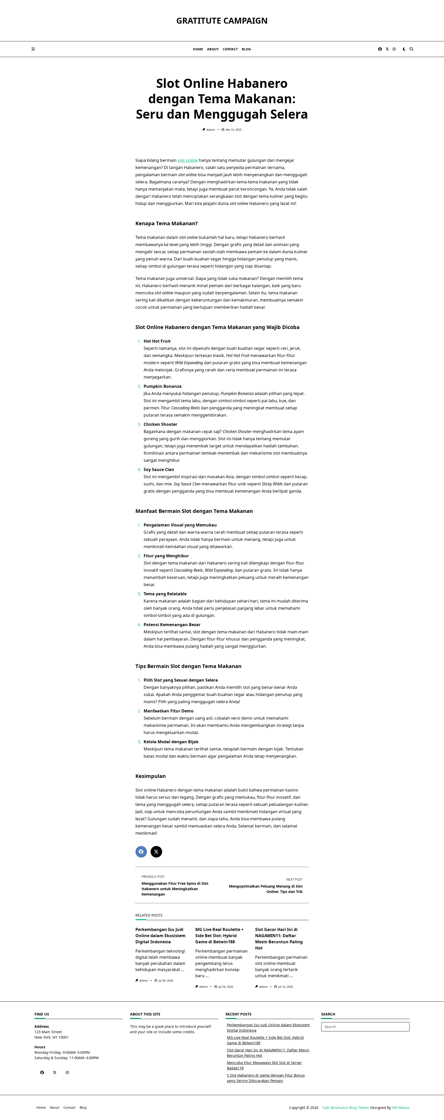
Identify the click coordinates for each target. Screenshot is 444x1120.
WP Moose (401, 1107)
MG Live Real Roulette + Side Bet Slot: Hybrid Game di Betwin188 (219, 936)
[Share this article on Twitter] (156, 852)
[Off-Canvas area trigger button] (33, 49)
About (213, 49)
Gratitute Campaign (222, 20)
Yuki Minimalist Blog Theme (345, 1107)
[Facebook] (380, 49)
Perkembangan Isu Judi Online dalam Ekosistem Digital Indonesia (160, 936)
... (182, 969)
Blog (246, 49)
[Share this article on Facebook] (141, 852)
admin (211, 129)
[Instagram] (394, 49)
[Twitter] (387, 49)
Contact (230, 49)
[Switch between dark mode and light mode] (404, 49)
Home (198, 49)
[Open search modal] (411, 49)
